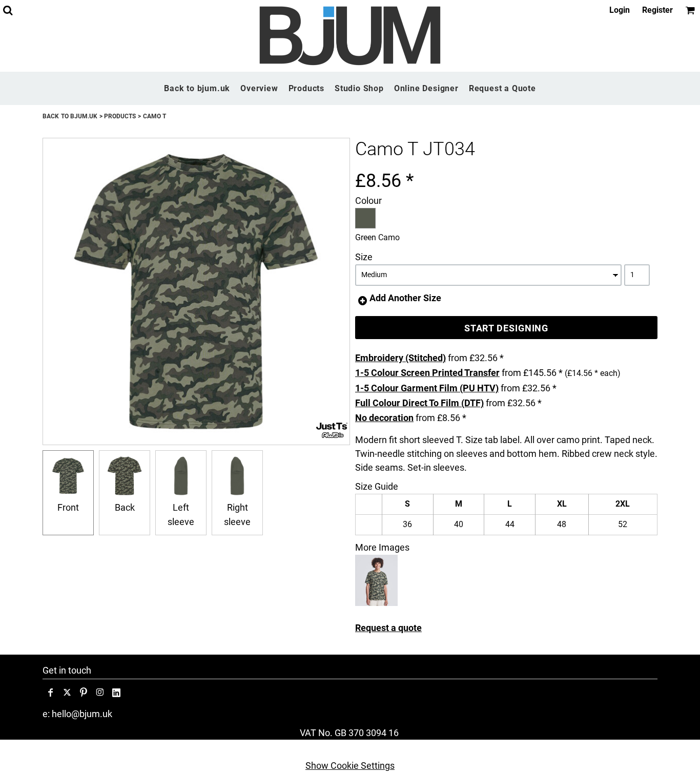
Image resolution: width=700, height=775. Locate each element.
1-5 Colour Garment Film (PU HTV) (427, 388)
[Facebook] (51, 692)
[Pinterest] (83, 692)
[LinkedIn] (116, 692)
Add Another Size (405, 297)
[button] (8, 10)
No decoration (384, 417)
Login (619, 10)
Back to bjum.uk (70, 116)
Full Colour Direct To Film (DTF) (419, 402)
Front (68, 507)
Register (657, 10)
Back (125, 507)
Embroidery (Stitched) (400, 357)
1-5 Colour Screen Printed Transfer (427, 372)
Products (120, 116)
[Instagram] (100, 692)
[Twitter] (67, 692)
